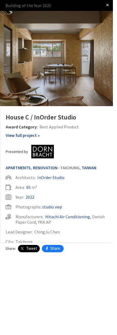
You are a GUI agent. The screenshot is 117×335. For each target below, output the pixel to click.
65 (28, 187)
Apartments (18, 167)
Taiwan (89, 167)
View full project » (23, 135)
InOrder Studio (50, 177)
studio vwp (52, 207)
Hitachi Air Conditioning (67, 216)
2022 (30, 197)
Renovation (45, 167)
